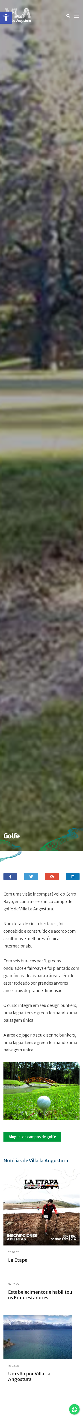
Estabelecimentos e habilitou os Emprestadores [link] (40, 1294)
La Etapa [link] (18, 1260)
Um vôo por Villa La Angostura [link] (29, 1376)
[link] (6, 18)
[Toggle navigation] (76, 15)
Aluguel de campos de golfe (32, 1136)
